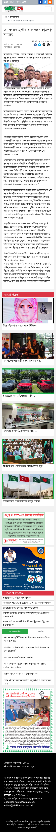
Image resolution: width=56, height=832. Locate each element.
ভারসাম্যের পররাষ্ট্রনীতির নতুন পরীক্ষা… (23, 501)
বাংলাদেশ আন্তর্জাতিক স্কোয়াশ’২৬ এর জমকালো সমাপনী (27, 603)
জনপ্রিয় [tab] (41, 631)
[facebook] (35, 44)
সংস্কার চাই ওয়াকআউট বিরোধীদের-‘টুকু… (24, 466)
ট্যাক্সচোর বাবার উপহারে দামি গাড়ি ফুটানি (20, 608)
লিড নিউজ (14, 17)
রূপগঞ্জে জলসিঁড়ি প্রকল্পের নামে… (20, 431)
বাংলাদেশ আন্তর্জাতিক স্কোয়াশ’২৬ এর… (23, 360)
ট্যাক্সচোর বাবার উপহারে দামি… (19, 395)
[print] (48, 44)
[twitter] (39, 44)
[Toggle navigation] (48, 9)
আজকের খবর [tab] (15, 631)
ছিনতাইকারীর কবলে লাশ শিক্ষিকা (20, 325)
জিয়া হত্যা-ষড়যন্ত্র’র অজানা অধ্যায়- (18, 657)
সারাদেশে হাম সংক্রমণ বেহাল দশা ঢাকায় (21, 673)
